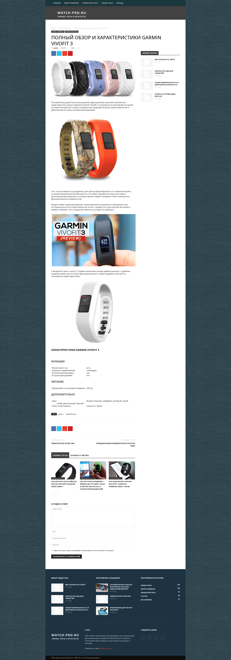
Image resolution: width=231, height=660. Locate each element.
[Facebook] (143, 637)
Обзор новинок (71, 3)
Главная (57, 3)
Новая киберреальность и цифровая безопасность (166, 83)
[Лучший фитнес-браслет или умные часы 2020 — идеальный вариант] (102, 588)
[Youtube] (162, 637)
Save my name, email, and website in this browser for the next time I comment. (84, 550)
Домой (53, 28)
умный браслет (71, 414)
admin (56, 48)
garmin (60, 414)
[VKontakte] (156, 637)
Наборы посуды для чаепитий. (164, 72)
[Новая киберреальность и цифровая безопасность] (147, 85)
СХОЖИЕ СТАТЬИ (60, 455)
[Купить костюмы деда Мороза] (147, 97)
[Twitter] (149, 637)
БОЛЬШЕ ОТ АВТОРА (80, 455)
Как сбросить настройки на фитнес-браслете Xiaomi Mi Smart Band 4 (64, 484)
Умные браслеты (90, 3)
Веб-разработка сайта (165, 59)
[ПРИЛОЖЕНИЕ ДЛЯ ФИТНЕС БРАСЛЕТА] (102, 611)
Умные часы (107, 3)
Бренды (119, 3)
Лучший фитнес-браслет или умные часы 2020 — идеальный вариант (121, 587)
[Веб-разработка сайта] (147, 62)
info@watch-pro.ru (106, 648)
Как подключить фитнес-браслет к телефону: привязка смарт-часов (120, 484)
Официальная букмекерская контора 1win (115, 444)
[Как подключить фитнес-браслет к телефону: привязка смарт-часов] (122, 470)
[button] (177, 3)
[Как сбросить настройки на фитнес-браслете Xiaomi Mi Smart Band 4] (64, 470)
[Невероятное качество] (102, 599)
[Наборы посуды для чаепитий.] (147, 74)
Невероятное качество (63, 443)
